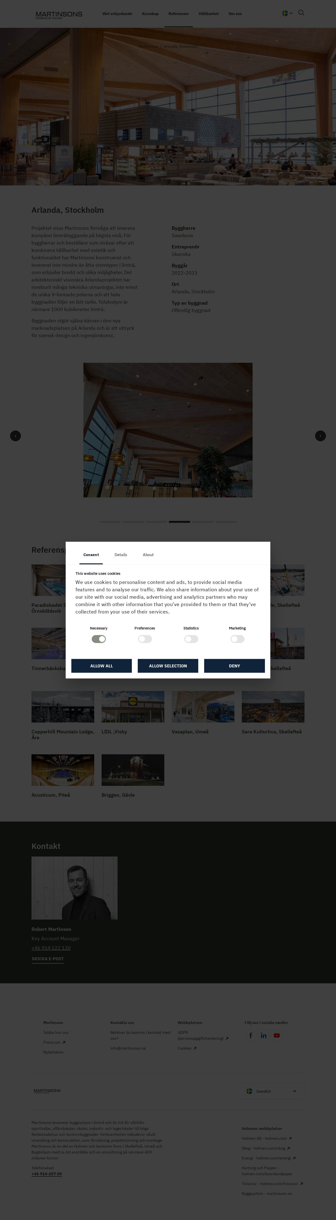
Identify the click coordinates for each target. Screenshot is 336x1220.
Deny (234, 666)
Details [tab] (121, 554)
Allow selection (168, 666)
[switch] (145, 639)
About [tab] (148, 554)
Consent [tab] (91, 554)
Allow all (101, 666)
